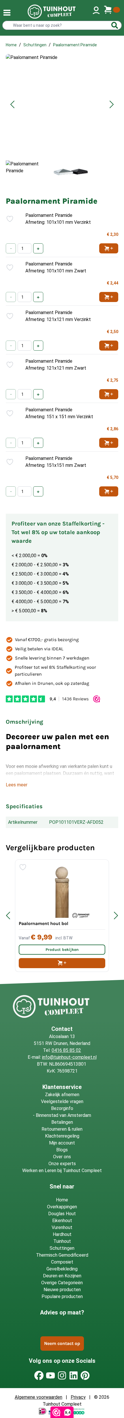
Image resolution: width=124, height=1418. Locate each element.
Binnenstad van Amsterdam (63, 1115)
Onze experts (62, 1163)
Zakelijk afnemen (62, 1094)
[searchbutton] (114, 25)
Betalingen (62, 1122)
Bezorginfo (62, 1108)
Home (11, 45)
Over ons (62, 1156)
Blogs (62, 1150)
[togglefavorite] (8, 219)
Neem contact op (62, 1343)
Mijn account (62, 1143)
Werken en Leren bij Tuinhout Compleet (62, 1170)
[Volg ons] (39, 1375)
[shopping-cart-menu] (112, 11)
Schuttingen (34, 45)
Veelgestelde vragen (62, 1101)
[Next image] (111, 104)
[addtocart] (62, 963)
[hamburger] (7, 13)
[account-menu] (96, 11)
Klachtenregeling (62, 1136)
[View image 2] (71, 172)
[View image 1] (26, 172)
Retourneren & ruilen (62, 1129)
